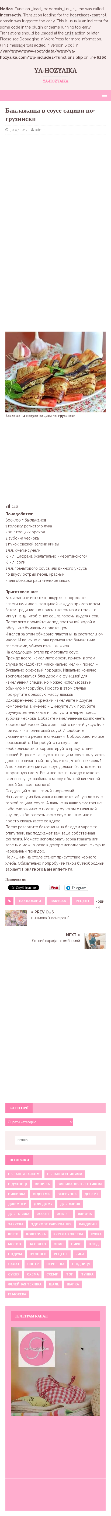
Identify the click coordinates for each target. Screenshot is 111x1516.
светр (33, 1264)
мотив (14, 1244)
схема (33, 1274)
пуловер (38, 1254)
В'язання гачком (24, 1174)
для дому (43, 1204)
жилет (63, 1214)
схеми (52, 1274)
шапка (73, 1284)
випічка (42, 1184)
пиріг (76, 1244)
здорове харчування (51, 1224)
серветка (55, 1264)
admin (40, 130)
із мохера (17, 1294)
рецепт (83, 901)
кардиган (88, 1224)
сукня (13, 1274)
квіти (13, 1234)
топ (70, 1274)
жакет (43, 1214)
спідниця (81, 1264)
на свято (37, 1244)
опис (59, 1244)
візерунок (67, 1194)
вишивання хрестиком (79, 1184)
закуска (58, 901)
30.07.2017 (18, 130)
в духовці (17, 1184)
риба (79, 1254)
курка (96, 1234)
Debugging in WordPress (42, 39)
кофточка (36, 1234)
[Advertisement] (55, 177)
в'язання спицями (64, 1174)
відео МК (41, 1194)
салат (14, 1264)
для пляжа (18, 1214)
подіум (15, 1254)
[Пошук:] (56, 1140)
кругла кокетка (68, 1234)
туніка (87, 1274)
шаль (54, 1284)
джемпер (17, 1204)
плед (94, 1244)
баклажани (30, 901)
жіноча (85, 1214)
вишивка (16, 1194)
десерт (91, 1194)
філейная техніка (24, 1284)
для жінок (70, 1204)
